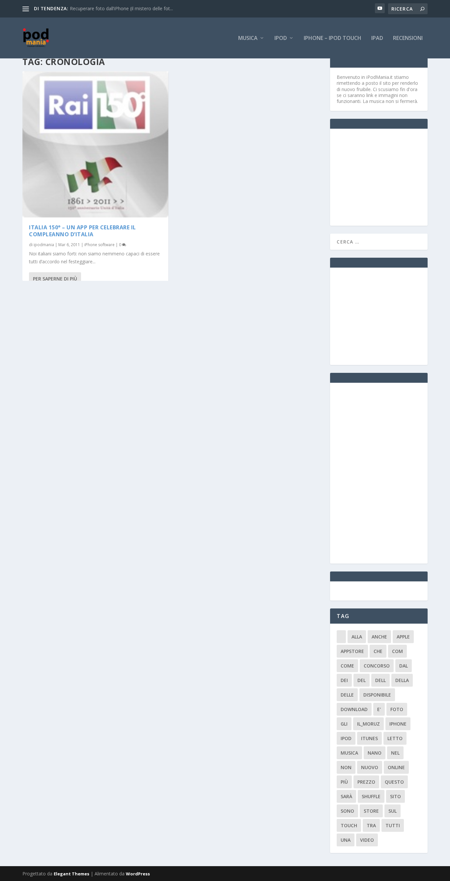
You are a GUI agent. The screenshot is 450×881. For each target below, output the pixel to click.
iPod (280, 38)
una (346, 840)
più (344, 782)
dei (344, 680)
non (346, 767)
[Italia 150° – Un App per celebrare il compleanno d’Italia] (95, 144)
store (371, 811)
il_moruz (368, 724)
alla (357, 637)
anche (379, 637)
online (396, 767)
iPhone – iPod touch (332, 38)
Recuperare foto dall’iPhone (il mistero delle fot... (121, 8)
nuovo (369, 767)
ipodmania (44, 244)
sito (395, 796)
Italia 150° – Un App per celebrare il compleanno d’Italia (82, 231)
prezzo (366, 782)
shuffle (371, 796)
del (361, 680)
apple (403, 637)
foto (396, 709)
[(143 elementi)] (341, 636)
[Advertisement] (386, 176)
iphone (398, 724)
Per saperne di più (55, 279)
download (354, 709)
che (378, 651)
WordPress (138, 874)
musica (349, 753)
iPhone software (99, 244)
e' (379, 709)
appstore (352, 651)
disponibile (377, 695)
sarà (346, 796)
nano (374, 753)
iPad (377, 38)
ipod (346, 738)
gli (344, 724)
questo (394, 782)
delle (347, 695)
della (402, 680)
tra (371, 825)
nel (395, 753)
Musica (248, 38)
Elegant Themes (71, 874)
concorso (377, 666)
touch (349, 825)
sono (347, 811)
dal (403, 666)
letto (395, 738)
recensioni (408, 38)
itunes (369, 738)
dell (380, 680)
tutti (392, 825)
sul (392, 811)
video (367, 840)
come (347, 666)
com (397, 651)
